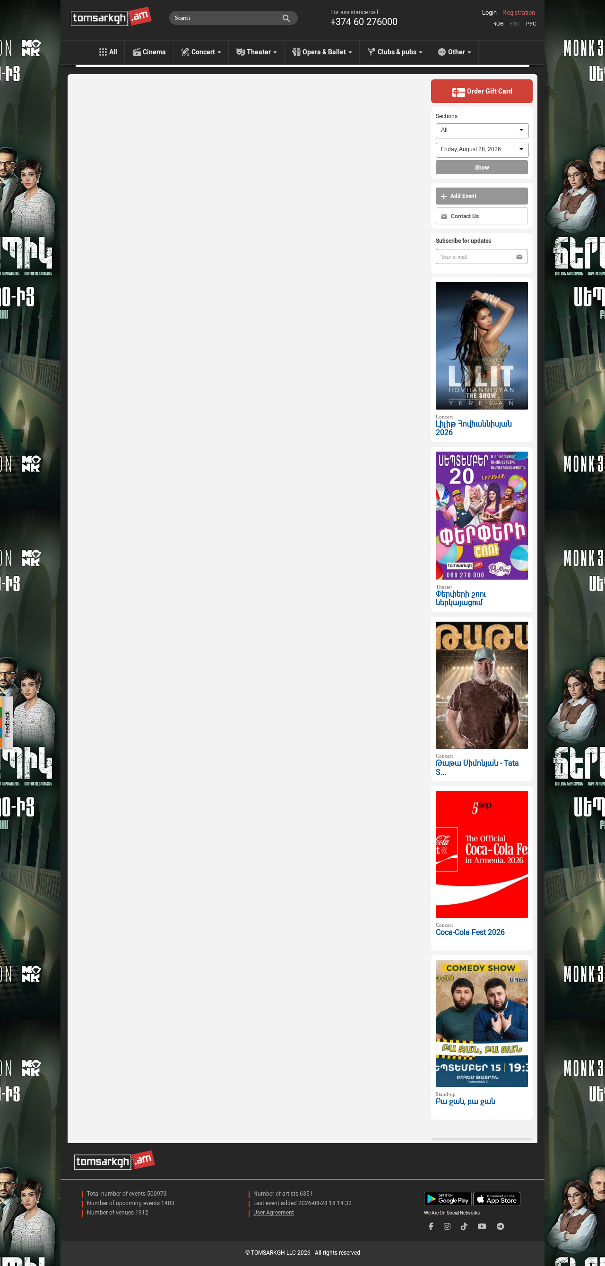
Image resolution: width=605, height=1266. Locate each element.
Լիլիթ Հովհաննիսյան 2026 (474, 428)
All (113, 52)
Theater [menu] (259, 52)
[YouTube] (482, 1226)
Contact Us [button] (464, 216)
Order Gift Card (489, 91)
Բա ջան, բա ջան (465, 1101)
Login (489, 13)
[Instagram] (447, 1226)
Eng (515, 24)
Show (482, 167)
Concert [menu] (203, 52)
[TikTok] (464, 1226)
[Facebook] (431, 1226)
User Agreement (273, 1212)
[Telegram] (500, 1226)
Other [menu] (457, 52)
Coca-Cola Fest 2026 (470, 932)
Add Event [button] (462, 196)
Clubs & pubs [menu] (398, 52)
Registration (518, 13)
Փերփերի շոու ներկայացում (461, 598)
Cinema (154, 52)
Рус (531, 24)
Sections (447, 116)
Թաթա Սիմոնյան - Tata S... (477, 768)
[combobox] (482, 130)
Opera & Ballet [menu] (324, 52)
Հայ (498, 24)
